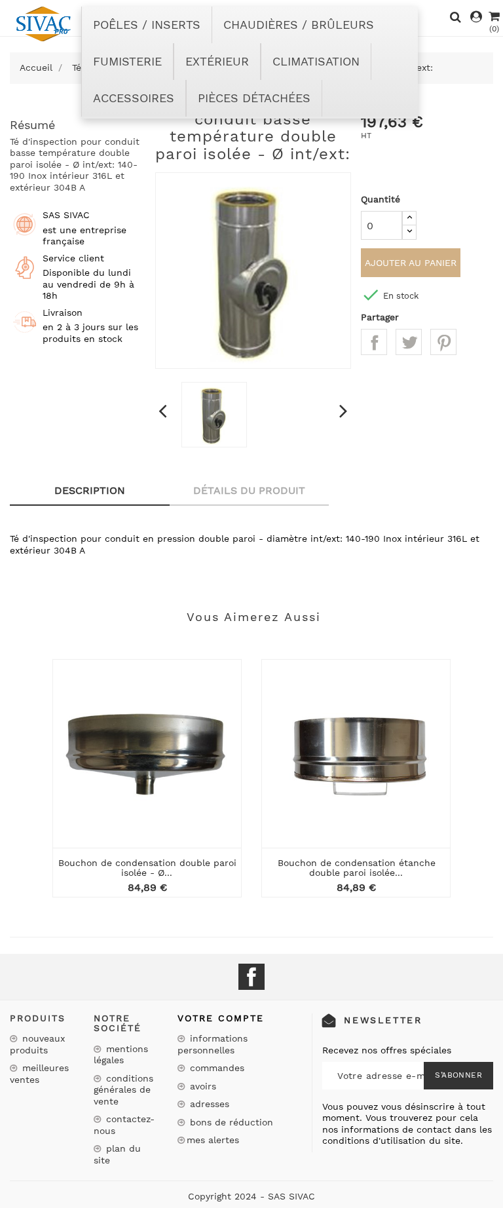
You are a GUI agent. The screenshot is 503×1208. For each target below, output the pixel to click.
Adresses (208, 1104)
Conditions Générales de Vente (123, 1089)
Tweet (408, 342)
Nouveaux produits (37, 1044)
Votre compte (220, 1018)
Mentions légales (121, 1055)
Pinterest (443, 342)
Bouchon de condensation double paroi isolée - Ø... (147, 868)
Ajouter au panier (410, 262)
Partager (374, 342)
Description (89, 490)
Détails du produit (249, 490)
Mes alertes (213, 1140)
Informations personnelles (212, 1044)
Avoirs (201, 1086)
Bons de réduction (230, 1122)
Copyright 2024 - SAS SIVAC (251, 1196)
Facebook (251, 977)
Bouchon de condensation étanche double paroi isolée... (357, 868)
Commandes (215, 1068)
